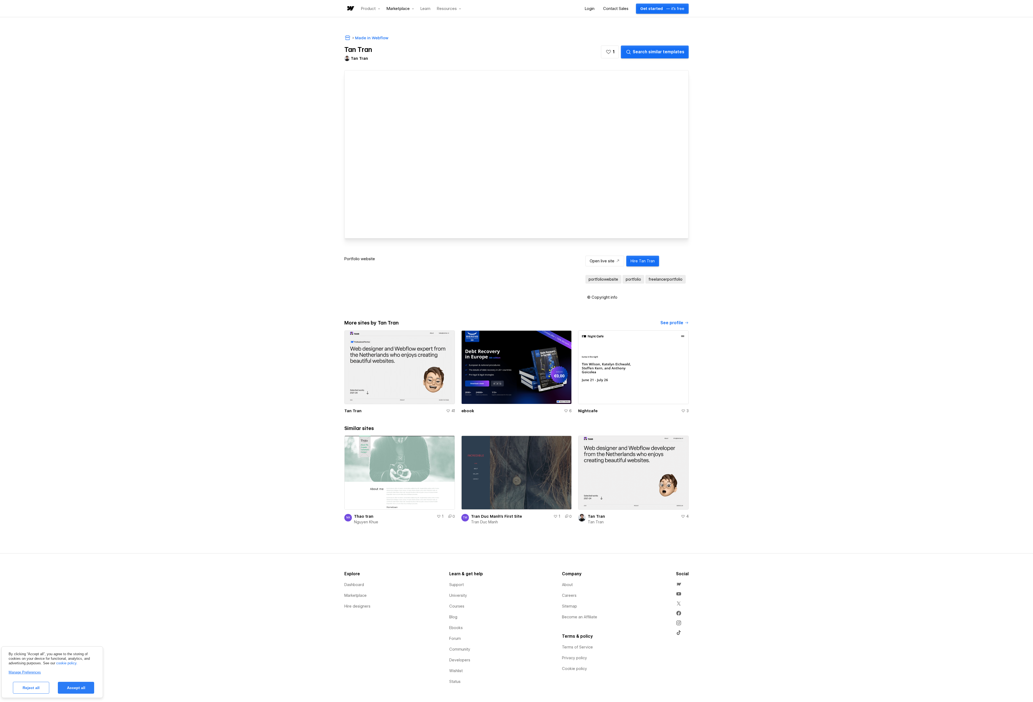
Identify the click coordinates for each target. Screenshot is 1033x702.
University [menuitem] (458, 595)
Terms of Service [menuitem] (577, 647)
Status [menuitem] (455, 681)
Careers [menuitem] (569, 595)
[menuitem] (678, 584)
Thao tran (363, 516)
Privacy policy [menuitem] (574, 658)
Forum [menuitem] (455, 638)
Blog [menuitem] (453, 617)
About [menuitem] (567, 585)
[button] (370, 8)
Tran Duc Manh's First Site (496, 516)
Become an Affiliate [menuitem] (579, 617)
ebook (467, 411)
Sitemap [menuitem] (569, 606)
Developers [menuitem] (459, 660)
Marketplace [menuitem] (355, 595)
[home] (350, 8)
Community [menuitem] (459, 649)
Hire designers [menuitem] (357, 606)
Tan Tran (353, 411)
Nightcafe (587, 411)
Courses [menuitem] (456, 606)
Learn (425, 8)
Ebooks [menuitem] (456, 628)
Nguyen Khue (366, 522)
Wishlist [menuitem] (456, 671)
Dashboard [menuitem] (354, 585)
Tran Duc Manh (484, 522)
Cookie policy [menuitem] (574, 668)
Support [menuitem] (456, 585)
